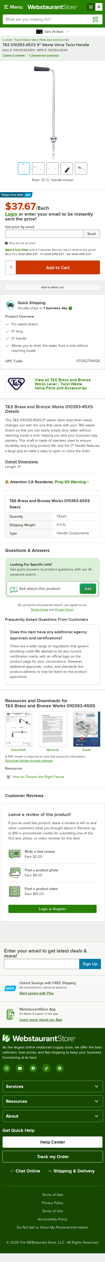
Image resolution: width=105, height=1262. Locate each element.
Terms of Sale (52, 1195)
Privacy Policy (64, 609)
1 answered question (44, 55)
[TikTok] (46, 1068)
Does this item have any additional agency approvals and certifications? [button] (48, 635)
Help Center (52, 1142)
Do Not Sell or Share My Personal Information (52, 1227)
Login (11, 214)
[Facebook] (33, 1068)
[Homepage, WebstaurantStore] (52, 7)
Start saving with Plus (36, 993)
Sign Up (90, 964)
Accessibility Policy (52, 1219)
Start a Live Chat (16, 250)
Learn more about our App (40, 1020)
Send (91, 234)
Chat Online (28, 1170)
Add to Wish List (52, 287)
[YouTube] (20, 1068)
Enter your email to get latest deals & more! (45, 953)
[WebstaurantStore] (52, 1038)
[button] (24, 168)
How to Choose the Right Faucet (52, 777)
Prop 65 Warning (70, 482)
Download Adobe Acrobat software (29, 760)
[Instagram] (7, 1068)
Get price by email (19, 227)
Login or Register (52, 909)
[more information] (70, 308)
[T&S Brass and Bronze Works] (17, 384)
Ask (88, 588)
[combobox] (52, 19)
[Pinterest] (60, 1068)
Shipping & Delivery (74, 1170)
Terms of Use (39, 609)
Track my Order (53, 1156)
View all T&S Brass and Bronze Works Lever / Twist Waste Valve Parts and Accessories (63, 384)
